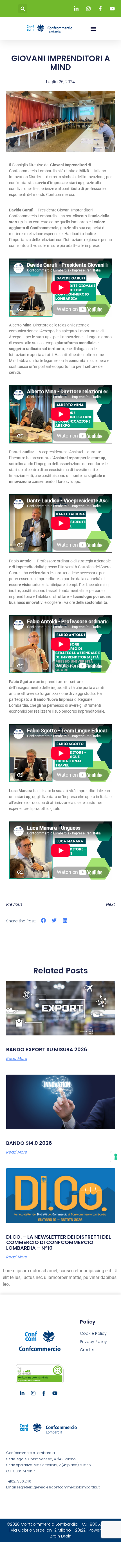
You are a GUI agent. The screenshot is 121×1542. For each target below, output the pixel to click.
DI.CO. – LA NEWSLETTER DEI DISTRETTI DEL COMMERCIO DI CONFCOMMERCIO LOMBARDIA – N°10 (58, 1242)
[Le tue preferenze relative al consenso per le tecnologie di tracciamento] (115, 1156)
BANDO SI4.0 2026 (29, 1142)
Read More (16, 1059)
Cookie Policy (93, 1333)
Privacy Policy (93, 1341)
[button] (22, 8)
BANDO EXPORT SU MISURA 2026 (46, 1049)
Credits (87, 1350)
